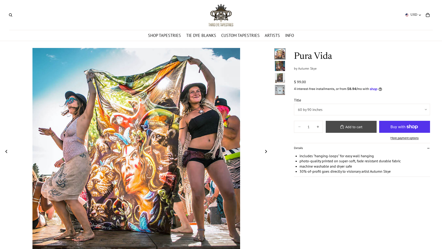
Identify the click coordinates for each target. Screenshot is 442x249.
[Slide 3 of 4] (280, 78)
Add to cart (353, 127)
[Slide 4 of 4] (280, 90)
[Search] (11, 15)
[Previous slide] (5, 152)
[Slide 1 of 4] (280, 54)
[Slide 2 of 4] (280, 66)
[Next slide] (267, 152)
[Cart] (428, 15)
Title (297, 100)
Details (298, 148)
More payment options (404, 138)
